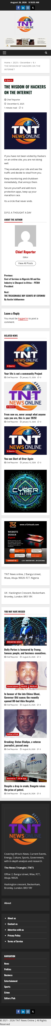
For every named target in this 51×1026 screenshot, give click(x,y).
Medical (33, 686)
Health (24, 686)
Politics (7, 969)
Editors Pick (12, 734)
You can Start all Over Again (18, 459)
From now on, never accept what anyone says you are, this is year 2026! (24, 416)
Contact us (13, 924)
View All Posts (25, 263)
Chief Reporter (13, 99)
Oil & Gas (22, 778)
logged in (23, 318)
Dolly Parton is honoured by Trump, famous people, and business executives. (25, 651)
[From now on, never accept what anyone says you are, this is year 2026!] (25, 396)
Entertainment (11, 981)
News (6, 963)
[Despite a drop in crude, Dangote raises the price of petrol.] (25, 768)
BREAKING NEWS (14, 642)
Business (11, 778)
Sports (7, 986)
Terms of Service (15, 941)
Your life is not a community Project (23, 373)
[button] (4, 53)
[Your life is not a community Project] (25, 355)
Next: (24, 295)
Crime (7, 992)
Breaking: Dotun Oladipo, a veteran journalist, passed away (22, 743)
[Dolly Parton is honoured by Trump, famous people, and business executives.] (25, 631)
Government (13, 686)
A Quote (8, 80)
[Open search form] (46, 52)
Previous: (22, 281)
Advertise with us (16, 929)
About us (12, 918)
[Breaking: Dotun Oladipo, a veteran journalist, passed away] (25, 723)
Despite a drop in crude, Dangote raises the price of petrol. (24, 787)
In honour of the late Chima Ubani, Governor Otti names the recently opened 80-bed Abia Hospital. (22, 697)
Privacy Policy (14, 935)
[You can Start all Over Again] (25, 440)
